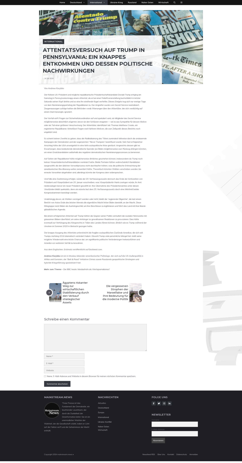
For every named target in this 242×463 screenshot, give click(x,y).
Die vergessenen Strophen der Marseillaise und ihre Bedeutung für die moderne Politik (115, 293)
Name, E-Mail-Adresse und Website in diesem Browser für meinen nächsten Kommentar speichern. (91, 376)
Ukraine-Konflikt (105, 422)
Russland (132, 2)
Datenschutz (181, 454)
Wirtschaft (163, 2)
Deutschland (76, 2)
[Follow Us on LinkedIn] (170, 403)
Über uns (161, 454)
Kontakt (171, 454)
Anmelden (193, 454)
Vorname (155, 420)
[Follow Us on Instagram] (164, 403)
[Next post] (141, 292)
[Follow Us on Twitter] (159, 403)
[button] (174, 2)
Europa (101, 412)
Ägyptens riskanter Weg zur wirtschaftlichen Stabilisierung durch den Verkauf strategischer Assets (76, 292)
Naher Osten (147, 2)
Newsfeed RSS (149, 454)
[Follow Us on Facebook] (154, 403)
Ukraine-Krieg (116, 2)
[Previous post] (49, 292)
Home (62, 2)
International (96, 2)
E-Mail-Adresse (158, 429)
